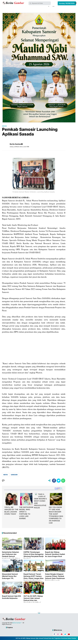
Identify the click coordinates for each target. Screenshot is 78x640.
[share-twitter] (59, 481)
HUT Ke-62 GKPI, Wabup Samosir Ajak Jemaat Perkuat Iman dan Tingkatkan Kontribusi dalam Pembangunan (42, 638)
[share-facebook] (54, 481)
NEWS (4, 126)
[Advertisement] (33, 347)
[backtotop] (39, 613)
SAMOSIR (14, 474)
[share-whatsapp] (63, 481)
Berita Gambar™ (17, 623)
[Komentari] (3, 481)
